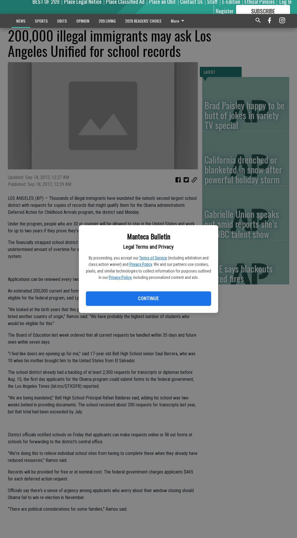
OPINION (82, 21)
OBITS (62, 21)
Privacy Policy (140, 264)
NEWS (21, 21)
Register (224, 11)
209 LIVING (107, 21)
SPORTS (41, 21)
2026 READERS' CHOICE (143, 21)
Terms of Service (153, 258)
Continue (148, 298)
